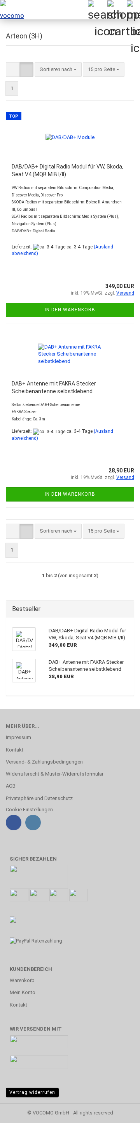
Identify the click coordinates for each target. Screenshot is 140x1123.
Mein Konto (22, 992)
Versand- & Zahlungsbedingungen (44, 762)
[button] (13, 69)
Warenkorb (22, 980)
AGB (11, 786)
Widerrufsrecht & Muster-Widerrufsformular (54, 774)
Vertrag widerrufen (32, 1092)
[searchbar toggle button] (97, 9)
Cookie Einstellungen (29, 809)
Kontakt (14, 750)
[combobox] (58, 69)
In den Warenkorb (70, 309)
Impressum (18, 737)
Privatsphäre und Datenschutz (39, 798)
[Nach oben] (118, 1111)
